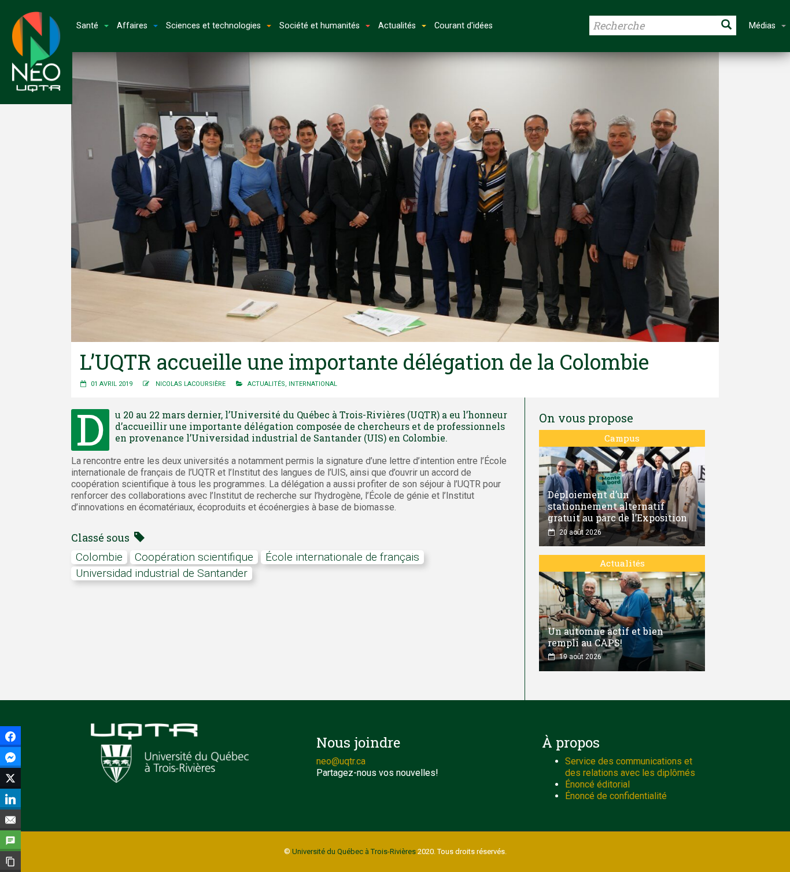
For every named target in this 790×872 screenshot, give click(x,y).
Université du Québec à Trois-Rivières (354, 851)
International (313, 384)
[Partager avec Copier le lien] (10, 861)
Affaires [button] (132, 26)
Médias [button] (762, 26)
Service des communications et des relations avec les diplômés (630, 767)
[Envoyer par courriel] (10, 820)
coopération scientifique (194, 557)
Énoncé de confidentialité (616, 795)
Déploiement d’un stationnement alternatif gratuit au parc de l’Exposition (617, 506)
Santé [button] (87, 26)
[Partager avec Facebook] (10, 736)
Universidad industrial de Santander (162, 573)
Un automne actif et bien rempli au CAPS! (605, 637)
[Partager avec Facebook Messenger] (10, 757)
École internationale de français (342, 557)
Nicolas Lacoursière (191, 384)
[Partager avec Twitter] (10, 778)
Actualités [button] (397, 26)
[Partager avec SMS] (10, 840)
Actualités (266, 384)
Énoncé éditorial (597, 784)
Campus (622, 438)
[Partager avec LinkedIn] (10, 799)
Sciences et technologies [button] (213, 26)
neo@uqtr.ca (341, 761)
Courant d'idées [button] (463, 26)
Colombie (99, 557)
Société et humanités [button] (319, 26)
